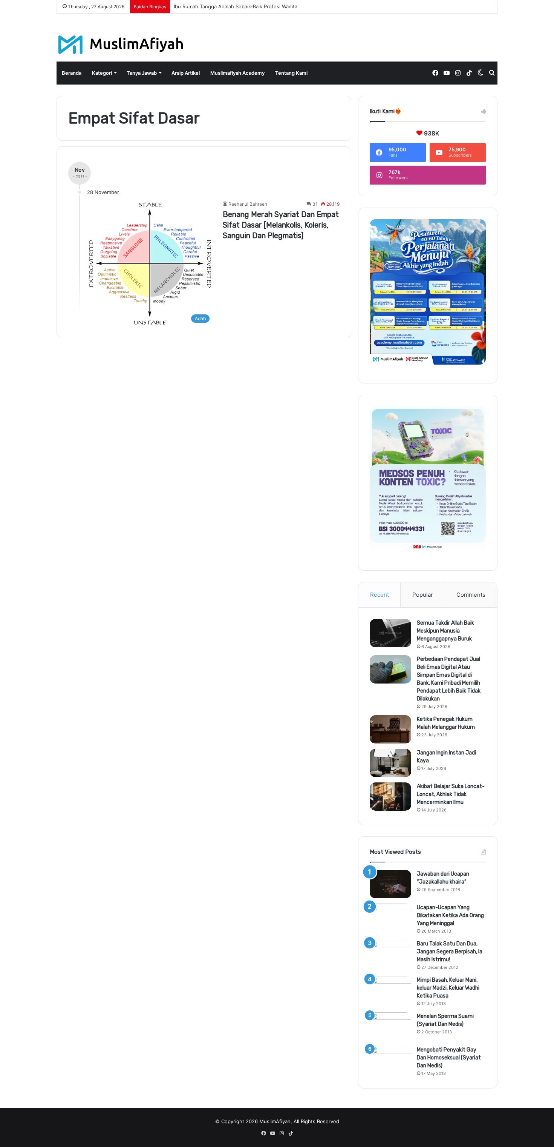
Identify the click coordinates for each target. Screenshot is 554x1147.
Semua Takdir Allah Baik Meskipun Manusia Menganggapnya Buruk (445, 631)
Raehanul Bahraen (247, 204)
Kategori (102, 73)
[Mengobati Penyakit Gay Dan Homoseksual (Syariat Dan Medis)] (390, 1060)
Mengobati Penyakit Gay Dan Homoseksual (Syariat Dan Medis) (449, 1058)
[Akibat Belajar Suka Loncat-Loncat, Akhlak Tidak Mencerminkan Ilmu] (390, 796)
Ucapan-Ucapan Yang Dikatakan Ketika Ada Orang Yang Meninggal (450, 915)
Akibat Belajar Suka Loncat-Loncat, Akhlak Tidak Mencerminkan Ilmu (451, 794)
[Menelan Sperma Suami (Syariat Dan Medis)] (390, 1026)
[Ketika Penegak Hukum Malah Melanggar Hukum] (390, 729)
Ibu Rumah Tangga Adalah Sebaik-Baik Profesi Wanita (235, 6)
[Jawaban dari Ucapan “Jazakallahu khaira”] (390, 884)
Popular (422, 594)
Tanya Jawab (142, 73)
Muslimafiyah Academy (237, 73)
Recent (379, 594)
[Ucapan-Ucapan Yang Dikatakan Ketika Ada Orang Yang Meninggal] (390, 918)
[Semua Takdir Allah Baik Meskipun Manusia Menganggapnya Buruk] (390, 633)
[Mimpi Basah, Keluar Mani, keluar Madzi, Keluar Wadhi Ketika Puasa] (390, 990)
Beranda (71, 73)
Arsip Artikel (185, 73)
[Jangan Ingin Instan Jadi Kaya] (390, 763)
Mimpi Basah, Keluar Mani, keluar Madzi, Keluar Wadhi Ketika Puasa (448, 988)
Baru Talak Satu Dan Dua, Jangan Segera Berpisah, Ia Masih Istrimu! (449, 952)
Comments (470, 594)
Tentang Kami (291, 73)
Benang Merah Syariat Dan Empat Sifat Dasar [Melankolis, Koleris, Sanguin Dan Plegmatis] (281, 225)
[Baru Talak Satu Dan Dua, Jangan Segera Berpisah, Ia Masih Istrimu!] (390, 954)
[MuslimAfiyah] (121, 44)
